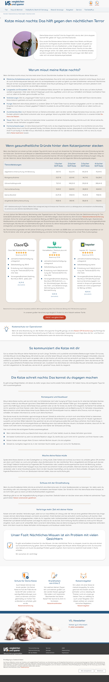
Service (78, 10)
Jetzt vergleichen (54, 317)
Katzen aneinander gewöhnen (24, 498)
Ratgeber (69, 10)
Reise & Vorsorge (57, 10)
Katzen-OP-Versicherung (83, 331)
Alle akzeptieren (86, 671)
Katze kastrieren (17, 133)
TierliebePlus (89, 10)
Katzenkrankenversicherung (93, 217)
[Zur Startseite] (23, 3)
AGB (63, 648)
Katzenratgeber (83, 606)
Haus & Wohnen (17, 10)
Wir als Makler (33, 652)
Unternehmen (50, 652)
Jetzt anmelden (77, 627)
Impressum (65, 652)
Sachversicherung (34, 650)
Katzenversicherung (25, 606)
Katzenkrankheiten (54, 603)
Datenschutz (25, 667)
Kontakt (48, 650)
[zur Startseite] (12, 649)
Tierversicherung (34, 648)
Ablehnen (100, 671)
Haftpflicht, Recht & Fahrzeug (37, 10)
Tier (6, 10)
